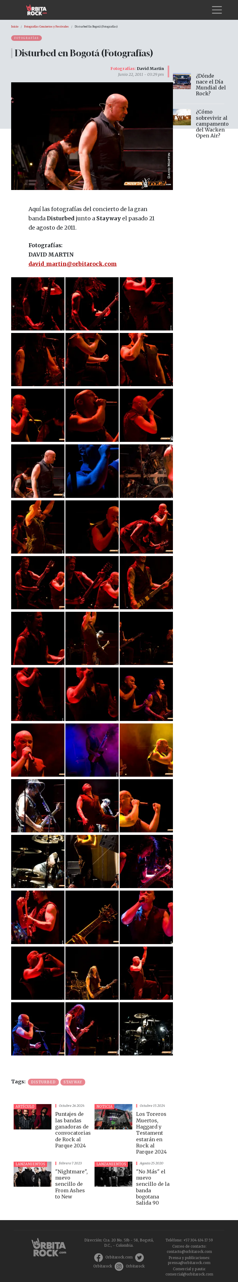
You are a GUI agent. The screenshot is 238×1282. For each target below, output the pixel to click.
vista (51, 1130)
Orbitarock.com (119, 1257)
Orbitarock (102, 1266)
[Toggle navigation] (217, 9)
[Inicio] (39, 9)
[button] (37, 303)
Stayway (73, 1082)
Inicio (14, 26)
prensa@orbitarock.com (189, 1263)
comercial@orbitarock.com (189, 1274)
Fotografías (26, 38)
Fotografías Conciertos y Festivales (46, 26)
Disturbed (43, 1082)
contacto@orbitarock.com (189, 1252)
